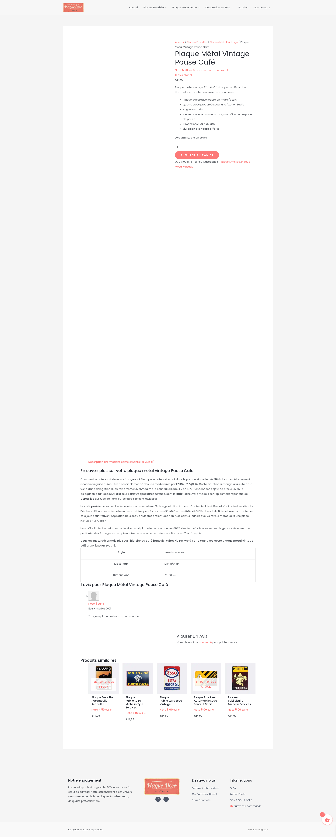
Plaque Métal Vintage (224, 42)
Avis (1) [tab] (149, 462)
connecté (205, 642)
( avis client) (183, 75)
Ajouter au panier (197, 155)
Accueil (179, 42)
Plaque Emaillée (197, 42)
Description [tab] (95, 462)
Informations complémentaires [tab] (124, 462)
